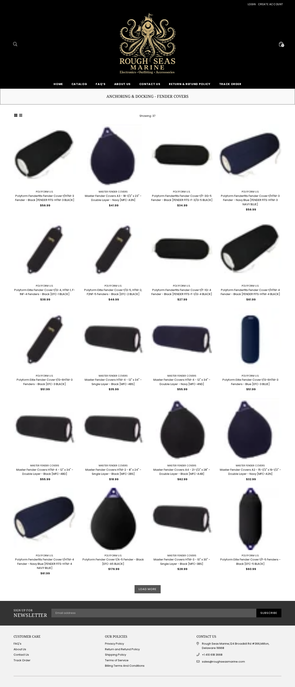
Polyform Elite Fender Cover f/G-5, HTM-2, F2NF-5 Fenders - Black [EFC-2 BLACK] (113, 292)
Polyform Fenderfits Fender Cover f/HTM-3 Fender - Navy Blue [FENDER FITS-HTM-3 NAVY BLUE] (250, 200)
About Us (122, 84)
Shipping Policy (115, 655)
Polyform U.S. (44, 191)
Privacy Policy (114, 644)
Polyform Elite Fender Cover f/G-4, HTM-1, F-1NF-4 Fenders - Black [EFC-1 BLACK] (44, 292)
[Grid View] (16, 116)
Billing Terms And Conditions (124, 666)
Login (252, 4)
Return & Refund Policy (189, 84)
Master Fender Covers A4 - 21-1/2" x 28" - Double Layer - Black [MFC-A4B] (181, 472)
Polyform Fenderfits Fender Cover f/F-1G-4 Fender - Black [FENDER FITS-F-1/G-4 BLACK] (181, 292)
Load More (148, 589)
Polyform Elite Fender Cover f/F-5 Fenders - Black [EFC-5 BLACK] (250, 561)
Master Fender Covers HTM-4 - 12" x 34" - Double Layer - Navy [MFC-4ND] (181, 382)
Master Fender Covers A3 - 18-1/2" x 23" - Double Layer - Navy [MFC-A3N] (113, 198)
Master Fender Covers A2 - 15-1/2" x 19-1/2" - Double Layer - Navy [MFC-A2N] (250, 472)
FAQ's (17, 644)
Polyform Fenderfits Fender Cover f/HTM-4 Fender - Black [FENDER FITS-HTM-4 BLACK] (250, 292)
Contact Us (149, 84)
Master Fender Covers (113, 191)
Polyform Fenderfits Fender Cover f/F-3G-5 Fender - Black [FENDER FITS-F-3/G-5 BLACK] (182, 198)
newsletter (30, 613)
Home (58, 84)
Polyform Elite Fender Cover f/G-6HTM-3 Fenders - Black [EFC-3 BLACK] (45, 382)
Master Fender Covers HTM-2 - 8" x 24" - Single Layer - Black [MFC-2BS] (113, 472)
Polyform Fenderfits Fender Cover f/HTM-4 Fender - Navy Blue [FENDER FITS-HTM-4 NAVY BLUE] (44, 563)
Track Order (230, 84)
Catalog (79, 84)
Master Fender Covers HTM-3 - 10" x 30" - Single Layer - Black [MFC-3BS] (182, 561)
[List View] (21, 116)
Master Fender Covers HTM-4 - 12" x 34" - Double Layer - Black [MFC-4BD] (44, 472)
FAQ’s (100, 84)
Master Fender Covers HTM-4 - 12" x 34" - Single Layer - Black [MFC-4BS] (113, 382)
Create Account (270, 4)
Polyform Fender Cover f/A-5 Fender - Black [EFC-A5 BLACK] (113, 561)
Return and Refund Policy (122, 649)
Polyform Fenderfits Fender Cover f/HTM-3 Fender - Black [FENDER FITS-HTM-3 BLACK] (44, 198)
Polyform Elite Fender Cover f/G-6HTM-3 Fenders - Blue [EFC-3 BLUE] (250, 382)
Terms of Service (116, 660)
